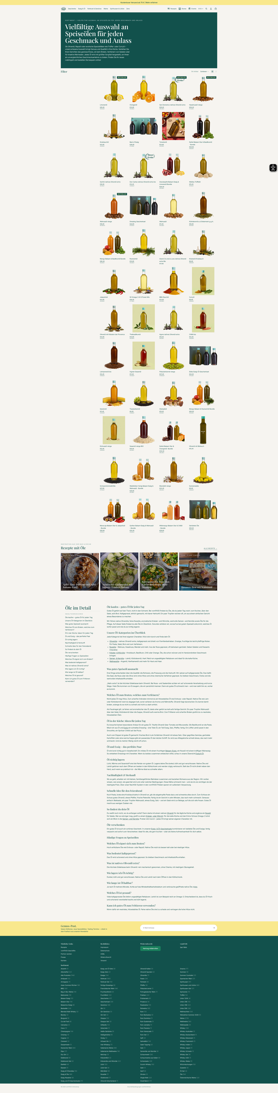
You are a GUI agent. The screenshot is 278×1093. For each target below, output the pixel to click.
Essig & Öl (200, 753)
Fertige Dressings (108, 985)
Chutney (65, 1035)
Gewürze (105, 1005)
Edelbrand (66, 1058)
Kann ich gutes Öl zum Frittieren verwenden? (77, 680)
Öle (183, 1074)
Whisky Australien (187, 1031)
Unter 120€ (185, 998)
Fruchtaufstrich (107, 992)
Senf (143, 1071)
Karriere (63, 960)
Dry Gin (65, 1054)
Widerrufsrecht (106, 957)
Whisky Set (185, 1054)
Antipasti (65, 978)
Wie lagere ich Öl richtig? (75, 669)
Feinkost (106, 978)
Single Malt (146, 1078)
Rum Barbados (146, 1015)
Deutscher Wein (68, 1048)
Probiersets (145, 998)
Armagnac (65, 982)
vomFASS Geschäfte (68, 951)
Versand (103, 960)
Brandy (64, 1015)
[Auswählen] (125, 99)
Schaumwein (146, 1054)
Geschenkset (107, 1002)
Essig (126, 728)
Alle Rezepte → (210, 548)
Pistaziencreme (146, 988)
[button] (204, 71)
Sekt (143, 1068)
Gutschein (105, 1028)
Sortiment (70, 20)
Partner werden (66, 954)
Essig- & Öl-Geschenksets (161, 829)
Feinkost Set (106, 982)
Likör (104, 1064)
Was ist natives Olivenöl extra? (77, 665)
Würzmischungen (188, 1064)
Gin (103, 1008)
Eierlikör (65, 1064)
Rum (143, 1011)
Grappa (105, 1018)
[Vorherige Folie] (162, 126)
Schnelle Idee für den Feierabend (78, 646)
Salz (143, 1048)
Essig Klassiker (67, 1078)
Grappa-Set (106, 1021)
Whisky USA (185, 1058)
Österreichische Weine (189, 1078)
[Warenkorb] (215, 8)
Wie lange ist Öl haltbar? (74, 672)
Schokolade (146, 1061)
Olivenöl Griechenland (109, 1081)
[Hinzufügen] (154, 137)
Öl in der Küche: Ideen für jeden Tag (79, 633)
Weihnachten (186, 1011)
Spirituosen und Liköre (189, 985)
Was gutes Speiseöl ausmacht (76, 624)
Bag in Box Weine (68, 992)
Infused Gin (106, 1041)
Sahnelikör (145, 1041)
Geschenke (106, 998)
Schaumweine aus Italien (150, 1058)
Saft (143, 1038)
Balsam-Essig (170, 751)
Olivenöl (170, 813)
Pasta (144, 978)
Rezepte (64, 947)
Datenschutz (105, 951)
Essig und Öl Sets (108, 969)
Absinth (64, 969)
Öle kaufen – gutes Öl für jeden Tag (78, 617)
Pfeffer (144, 985)
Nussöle (112, 647)
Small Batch (146, 1081)
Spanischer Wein (187, 978)
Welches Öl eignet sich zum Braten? (79, 659)
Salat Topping (146, 1045)
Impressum (104, 947)
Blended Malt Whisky (69, 1011)
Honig (104, 1038)
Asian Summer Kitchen (70, 985)
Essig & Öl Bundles (69, 1071)
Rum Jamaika (146, 1025)
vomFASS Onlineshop (72, 1087)
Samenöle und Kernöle (149, 1051)
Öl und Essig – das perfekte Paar (77, 636)
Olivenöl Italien (146, 969)
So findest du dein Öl (73, 649)
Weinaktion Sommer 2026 (190, 1015)
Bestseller (66, 1008)
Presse (63, 957)
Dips (64, 1051)
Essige (105, 975)
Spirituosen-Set (187, 988)
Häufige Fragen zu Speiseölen (77, 656)
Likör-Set (105, 1068)
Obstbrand (106, 1078)
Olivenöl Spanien (147, 972)
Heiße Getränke (107, 1031)
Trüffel (184, 995)
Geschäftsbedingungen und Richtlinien (139, 1087)
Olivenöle (113, 641)
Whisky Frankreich (187, 1041)
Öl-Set (183, 1071)
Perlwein (144, 982)
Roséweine (145, 1005)
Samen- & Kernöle (116, 658)
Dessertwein (66, 1045)
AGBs (102, 954)
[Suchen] (206, 8)
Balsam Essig (67, 998)
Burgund (65, 1018)
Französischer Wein (109, 988)
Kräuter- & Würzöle (117, 653)
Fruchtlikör (106, 995)
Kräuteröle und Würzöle (111, 1061)
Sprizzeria (185, 992)
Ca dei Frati (66, 1021)
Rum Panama (146, 1028)
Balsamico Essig (68, 1005)
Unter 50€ (185, 1008)
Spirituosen (185, 982)
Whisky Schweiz (187, 1051)
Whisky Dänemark (187, 1038)
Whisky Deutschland (188, 1035)
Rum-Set (144, 1035)
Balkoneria (66, 995)
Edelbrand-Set (67, 1061)
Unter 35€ (185, 1005)
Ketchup (105, 1054)
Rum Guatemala (147, 1021)
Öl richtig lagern (71, 639)
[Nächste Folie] (184, 126)
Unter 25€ (185, 1002)
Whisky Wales (186, 1061)
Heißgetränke (107, 1035)
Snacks (184, 969)
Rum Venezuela (146, 1031)
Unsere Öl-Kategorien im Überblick (78, 621)
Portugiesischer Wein (149, 992)
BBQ (64, 988)
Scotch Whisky (147, 1064)
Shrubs (144, 1074)
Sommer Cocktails (188, 975)
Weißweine (185, 1021)
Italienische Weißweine (110, 1051)
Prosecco (144, 1002)
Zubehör (184, 1068)
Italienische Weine (109, 1048)
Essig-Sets (106, 972)
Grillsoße (105, 1025)
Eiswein (64, 1068)
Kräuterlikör (106, 1058)
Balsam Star (66, 1002)
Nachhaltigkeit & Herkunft (75, 643)
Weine (184, 1018)
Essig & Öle (66, 1074)
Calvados (65, 1025)
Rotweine (145, 1008)
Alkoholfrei (66, 972)
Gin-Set (104, 1015)
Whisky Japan (186, 1048)
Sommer (184, 972)
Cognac (65, 1038)
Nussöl (208, 813)
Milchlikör (105, 1071)
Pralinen (144, 995)
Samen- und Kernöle (130, 819)
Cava (64, 1028)
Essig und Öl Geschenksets (72, 1081)
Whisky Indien (186, 1045)
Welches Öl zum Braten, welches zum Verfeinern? (79, 628)
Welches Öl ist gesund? (74, 675)
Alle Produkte (68, 975)
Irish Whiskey (106, 1045)
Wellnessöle (114, 661)
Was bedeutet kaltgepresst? (76, 662)
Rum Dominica (146, 1018)
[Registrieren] (214, 928)
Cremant (65, 1041)
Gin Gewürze (106, 1011)
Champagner (67, 1031)
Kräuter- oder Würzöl (154, 816)
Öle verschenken (71, 652)
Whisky (184, 1028)
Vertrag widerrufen (150, 948)
